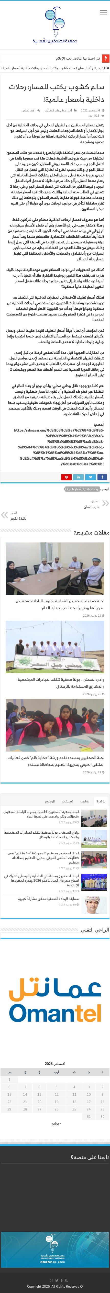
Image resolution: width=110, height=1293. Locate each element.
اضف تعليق (28, 110)
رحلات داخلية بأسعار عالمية (82, 489)
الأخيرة (100, 801)
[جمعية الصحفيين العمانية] (55, 23)
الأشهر (84, 801)
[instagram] (52, 1280)
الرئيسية (100, 68)
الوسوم (50, 801)
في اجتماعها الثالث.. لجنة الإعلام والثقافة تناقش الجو (64, 58)
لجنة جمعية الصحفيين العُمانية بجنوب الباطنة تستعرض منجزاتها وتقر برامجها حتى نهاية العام (60, 604)
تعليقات (67, 801)
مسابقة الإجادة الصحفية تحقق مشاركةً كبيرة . (48, 899)
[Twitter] (57, 1280)
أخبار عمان (84, 68)
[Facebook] (61, 1280)
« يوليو (56, 1123)
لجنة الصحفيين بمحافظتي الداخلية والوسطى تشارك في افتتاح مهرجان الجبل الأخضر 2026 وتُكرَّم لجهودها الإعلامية (41, 880)
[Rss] (66, 1280)
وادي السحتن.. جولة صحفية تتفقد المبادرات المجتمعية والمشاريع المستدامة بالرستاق (61, 683)
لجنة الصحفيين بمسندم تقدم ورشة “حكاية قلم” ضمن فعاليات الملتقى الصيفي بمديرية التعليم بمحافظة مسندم (55, 761)
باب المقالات (52, 110)
